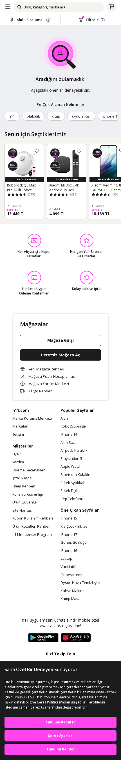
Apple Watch (71, 466)
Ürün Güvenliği (24, 502)
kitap (56, 116)
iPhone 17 (68, 534)
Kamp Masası (71, 599)
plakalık (33, 116)
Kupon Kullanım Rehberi (32, 518)
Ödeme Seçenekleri (29, 470)
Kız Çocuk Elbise (74, 526)
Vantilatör (68, 567)
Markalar (20, 426)
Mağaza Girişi (60, 340)
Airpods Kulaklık (74, 450)
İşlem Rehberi (23, 486)
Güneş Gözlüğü (73, 542)
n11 (12, 116)
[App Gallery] (76, 638)
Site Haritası (22, 510)
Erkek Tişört (70, 491)
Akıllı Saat (68, 442)
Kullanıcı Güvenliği (27, 494)
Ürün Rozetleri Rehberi (31, 526)
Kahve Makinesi (74, 591)
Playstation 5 (71, 459)
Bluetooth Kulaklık (75, 475)
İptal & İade (22, 478)
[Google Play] (43, 638)
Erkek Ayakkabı (73, 483)
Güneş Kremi (71, 575)
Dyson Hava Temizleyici (80, 583)
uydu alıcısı (81, 116)
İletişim (18, 434)
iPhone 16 (68, 550)
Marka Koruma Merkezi (32, 418)
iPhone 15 (68, 518)
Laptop (66, 558)
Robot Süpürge (73, 426)
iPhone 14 (68, 434)
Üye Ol (17, 454)
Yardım (18, 462)
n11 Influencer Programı (32, 534)
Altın (64, 418)
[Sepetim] (111, 7)
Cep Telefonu (71, 499)
